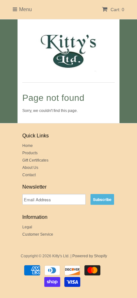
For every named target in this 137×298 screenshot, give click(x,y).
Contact (29, 175)
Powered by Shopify (89, 256)
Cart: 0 (116, 9)
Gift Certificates (35, 160)
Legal (27, 227)
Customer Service (37, 234)
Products (30, 153)
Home (27, 145)
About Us (30, 167)
